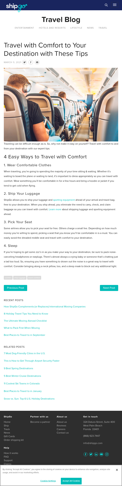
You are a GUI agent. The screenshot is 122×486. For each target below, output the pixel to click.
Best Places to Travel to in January (23, 391)
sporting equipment (64, 200)
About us (62, 422)
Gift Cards (9, 436)
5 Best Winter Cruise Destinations (22, 376)
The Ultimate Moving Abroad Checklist (25, 320)
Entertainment (24, 28)
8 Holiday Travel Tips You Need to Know (26, 313)
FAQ (6, 456)
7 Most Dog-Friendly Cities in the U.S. (24, 353)
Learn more (55, 209)
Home (7, 422)
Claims (7, 464)
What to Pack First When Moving (22, 328)
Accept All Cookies (71, 481)
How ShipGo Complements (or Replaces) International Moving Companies (44, 306)
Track (7, 429)
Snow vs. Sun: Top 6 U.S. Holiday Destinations (29, 398)
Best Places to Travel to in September (24, 335)
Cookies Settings (48, 481)
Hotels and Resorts (52, 28)
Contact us (63, 432)
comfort (8, 278)
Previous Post (15, 288)
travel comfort (34, 278)
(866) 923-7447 (91, 435)
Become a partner (40, 422)
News (90, 28)
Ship (6, 425)
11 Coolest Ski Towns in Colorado (22, 383)
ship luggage (19, 278)
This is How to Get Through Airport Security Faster (31, 360)
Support (8, 460)
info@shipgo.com (92, 443)
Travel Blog (61, 19)
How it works (11, 453)
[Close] (116, 469)
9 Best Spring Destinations (18, 368)
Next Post (109, 288)
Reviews (61, 425)
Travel (102, 28)
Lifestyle (76, 28)
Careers (61, 429)
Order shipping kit (14, 440)
